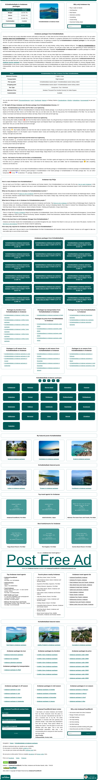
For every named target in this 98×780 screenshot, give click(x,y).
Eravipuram (86, 406)
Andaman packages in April (78, 697)
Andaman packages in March (78, 693)
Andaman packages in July (12, 693)
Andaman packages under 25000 (79, 662)
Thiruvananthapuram (24, 100)
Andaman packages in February (79, 689)
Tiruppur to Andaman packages (49, 488)
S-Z (58, 380)
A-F (44, 380)
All (39, 380)
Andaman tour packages (11, 658)
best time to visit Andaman (10, 224)
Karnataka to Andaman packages (81, 645)
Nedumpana (11, 406)
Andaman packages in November (46, 693)
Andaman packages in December (46, 697)
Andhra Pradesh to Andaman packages (49, 645)
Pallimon (30, 406)
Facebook (11, 758)
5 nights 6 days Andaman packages (47, 662)
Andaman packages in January (46, 701)
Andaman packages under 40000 (79, 674)
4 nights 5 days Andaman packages (47, 658)
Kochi (32, 100)
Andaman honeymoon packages (13, 654)
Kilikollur (69, 100)
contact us (26, 748)
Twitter (17, 758)
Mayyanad (30, 416)
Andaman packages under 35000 (79, 670)
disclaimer (31, 754)
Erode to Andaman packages (81, 459)
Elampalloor (67, 387)
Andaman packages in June (12, 689)
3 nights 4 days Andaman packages (47, 654)
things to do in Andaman (60, 203)
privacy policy (40, 754)
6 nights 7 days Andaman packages (47, 666)
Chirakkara (86, 416)
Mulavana (30, 387)
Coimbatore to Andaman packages (49, 459)
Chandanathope (62, 100)
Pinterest (23, 758)
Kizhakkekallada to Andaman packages (26, 743)
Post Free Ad (49, 559)
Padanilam (11, 426)
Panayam (86, 387)
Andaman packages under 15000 (79, 654)
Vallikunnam (11, 416)
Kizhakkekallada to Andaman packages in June (17, 354)
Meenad (68, 416)
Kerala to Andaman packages (16, 459)
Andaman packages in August (13, 697)
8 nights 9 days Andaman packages (47, 674)
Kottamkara (11, 397)
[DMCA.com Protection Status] (10, 763)
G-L (48, 380)
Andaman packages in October (46, 689)
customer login (29, 750)
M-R (53, 380)
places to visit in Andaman (26, 193)
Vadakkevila (48, 406)
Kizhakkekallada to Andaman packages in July (17, 356)
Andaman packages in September (14, 701)
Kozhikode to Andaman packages (81, 488)
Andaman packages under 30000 (79, 666)
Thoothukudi (37, 100)
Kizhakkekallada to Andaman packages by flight (50, 315)
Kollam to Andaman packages (16, 488)
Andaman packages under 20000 (79, 658)
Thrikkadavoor (86, 397)
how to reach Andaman (84, 184)
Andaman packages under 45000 (79, 678)
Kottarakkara (76, 100)
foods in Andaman (20, 212)
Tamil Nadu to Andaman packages (16, 645)
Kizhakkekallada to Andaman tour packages (82, 320)
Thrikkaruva (48, 397)
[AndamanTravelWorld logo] (10, 769)
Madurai (44, 100)
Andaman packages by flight (12, 670)
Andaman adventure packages (13, 662)
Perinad (30, 397)
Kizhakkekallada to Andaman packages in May (82, 365)
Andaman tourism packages (11, 62)
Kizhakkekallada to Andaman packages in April (82, 363)
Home (11, 743)
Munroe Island (49, 387)
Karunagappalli (84, 100)
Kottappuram (11, 387)
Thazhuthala (67, 406)
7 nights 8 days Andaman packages (47, 670)
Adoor (49, 416)
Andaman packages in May (77, 701)
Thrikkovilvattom (68, 397)
